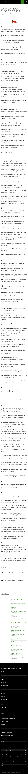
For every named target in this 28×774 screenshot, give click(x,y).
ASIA (2, 674)
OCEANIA (3, 702)
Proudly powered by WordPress (13, 772)
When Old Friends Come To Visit (18, 619)
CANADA (2, 679)
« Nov (2, 765)
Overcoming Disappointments (18, 603)
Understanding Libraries (16, 638)
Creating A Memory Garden (17, 634)
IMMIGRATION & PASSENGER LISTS (8, 718)
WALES (2, 713)
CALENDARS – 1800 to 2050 (6, 732)
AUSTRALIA (3, 676)
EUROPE (2, 690)
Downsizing (13, 607)
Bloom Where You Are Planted (18, 599)
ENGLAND (3, 688)
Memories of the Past (16, 645)
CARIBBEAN (3, 682)
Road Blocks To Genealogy (17, 657)
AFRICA (2, 671)
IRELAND (3, 693)
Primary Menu (26, 2)
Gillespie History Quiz (16, 653)
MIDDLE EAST (3, 696)
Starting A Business (15, 626)
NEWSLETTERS (4, 729)
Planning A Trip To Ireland (17, 649)
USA (1, 710)
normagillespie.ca (6, 2)
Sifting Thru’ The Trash (16, 615)
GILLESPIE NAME (4, 716)
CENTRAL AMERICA (5, 685)
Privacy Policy (3, 772)
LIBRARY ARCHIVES (5, 721)
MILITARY (3, 724)
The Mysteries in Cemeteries (17, 641)
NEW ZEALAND (4, 699)
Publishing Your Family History (18, 630)
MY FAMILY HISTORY (5, 727)
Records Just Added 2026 (7, 735)
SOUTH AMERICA (4, 707)
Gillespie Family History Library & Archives (11, 668)
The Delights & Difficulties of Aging (19, 611)
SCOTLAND (3, 704)
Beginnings (13, 661)
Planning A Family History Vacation (19, 622)
